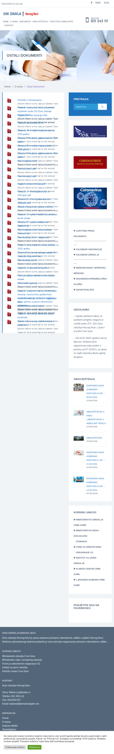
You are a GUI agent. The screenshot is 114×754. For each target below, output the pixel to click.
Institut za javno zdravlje (14, 667)
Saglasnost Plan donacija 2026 (32, 115)
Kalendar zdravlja (87, 255)
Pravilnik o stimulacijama (30, 100)
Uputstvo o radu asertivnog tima (33, 268)
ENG (106, 2)
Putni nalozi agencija (27, 283)
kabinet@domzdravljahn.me (24, 703)
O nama (14, 21)
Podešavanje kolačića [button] (14, 747)
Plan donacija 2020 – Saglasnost (33, 237)
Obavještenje (94, 438)
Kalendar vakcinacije (89, 249)
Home (6, 21)
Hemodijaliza (9, 729)
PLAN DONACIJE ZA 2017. (31, 306)
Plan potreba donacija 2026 (31, 123)
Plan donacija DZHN (27, 260)
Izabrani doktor (10, 725)
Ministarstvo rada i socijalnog (86, 536)
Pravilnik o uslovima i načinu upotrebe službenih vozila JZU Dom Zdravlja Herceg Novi (36, 111)
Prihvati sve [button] (34, 747)
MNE (98, 2)
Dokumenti (25, 21)
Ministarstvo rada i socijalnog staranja (22, 660)
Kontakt (9, 25)
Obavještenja (40, 21)
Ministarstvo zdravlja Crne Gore (18, 656)
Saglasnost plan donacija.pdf (31, 184)
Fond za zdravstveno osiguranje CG (21, 663)
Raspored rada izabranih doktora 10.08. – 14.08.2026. (95, 484)
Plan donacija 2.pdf (27, 176)
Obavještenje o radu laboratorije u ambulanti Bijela (96, 417)
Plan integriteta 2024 (27, 161)
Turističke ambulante (61, 21)
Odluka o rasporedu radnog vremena (35, 207)
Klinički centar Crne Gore (15, 671)
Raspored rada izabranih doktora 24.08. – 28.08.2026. (95, 391)
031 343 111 (99, 21)
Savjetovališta (85, 290)
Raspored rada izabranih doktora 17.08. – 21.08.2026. (95, 458)
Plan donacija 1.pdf (27, 168)
